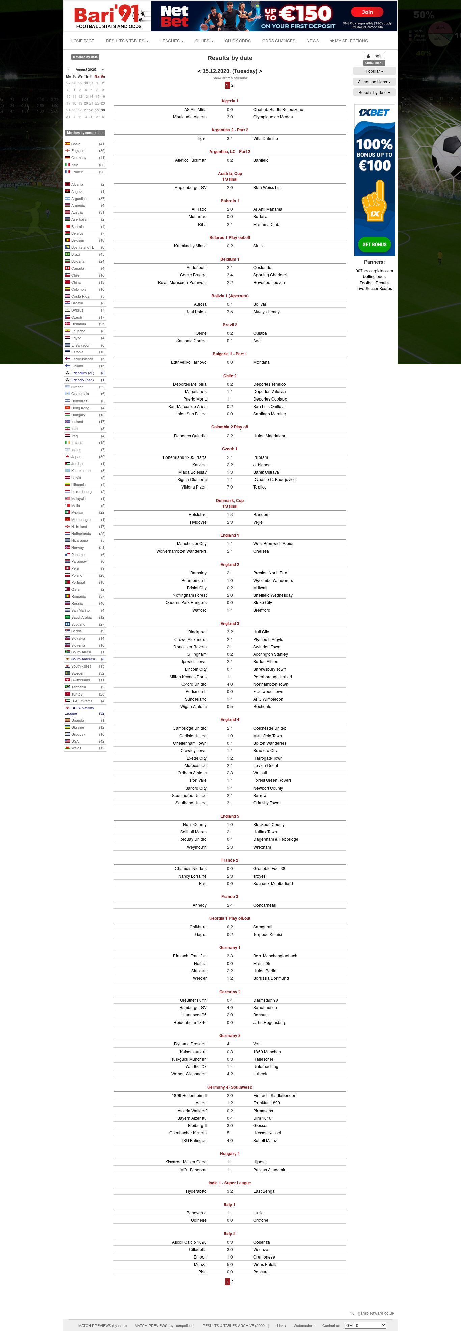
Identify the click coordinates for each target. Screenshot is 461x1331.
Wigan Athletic (193, 706)
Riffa (202, 224)
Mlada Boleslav (192, 472)
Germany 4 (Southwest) (229, 1087)
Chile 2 (230, 376)
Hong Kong (88, 407)
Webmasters (304, 1325)
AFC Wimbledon (268, 699)
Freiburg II (197, 1125)
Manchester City (192, 543)
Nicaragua (88, 540)
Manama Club (266, 224)
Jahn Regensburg (270, 1022)
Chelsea (261, 551)
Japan (88, 456)
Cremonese (264, 1257)
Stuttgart (199, 970)
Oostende (262, 267)
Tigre (202, 138)
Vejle (258, 522)
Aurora (200, 304)
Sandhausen (265, 1007)
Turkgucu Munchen (189, 1059)
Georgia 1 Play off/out (229, 918)
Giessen (261, 1125)
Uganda (88, 720)
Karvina (199, 464)
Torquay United (193, 839)
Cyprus (88, 310)
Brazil (88, 254)
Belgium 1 (230, 259)
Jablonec (261, 464)
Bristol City (197, 587)
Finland (88, 365)
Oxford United (194, 684)
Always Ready (266, 311)
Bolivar (259, 304)
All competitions (373, 81)
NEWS (313, 40)
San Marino (88, 610)
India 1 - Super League (230, 1183)
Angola (88, 191)
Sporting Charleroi (270, 274)
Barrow (260, 795)
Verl (257, 1043)
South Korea (88, 666)
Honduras (88, 400)
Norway (88, 547)
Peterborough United (272, 676)
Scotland (88, 624)
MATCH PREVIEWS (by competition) (165, 1325)
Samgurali (262, 926)
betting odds (374, 276)
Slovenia (88, 645)
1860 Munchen (267, 1051)
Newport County (268, 788)
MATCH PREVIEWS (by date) (102, 1325)
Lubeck (260, 1073)
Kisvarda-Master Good (186, 1161)
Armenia (88, 205)
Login (377, 55)
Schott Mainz (265, 1140)
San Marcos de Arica (187, 406)
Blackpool (197, 631)
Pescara (261, 1271)
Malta (88, 505)
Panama (88, 554)
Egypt (88, 338)
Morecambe (196, 765)
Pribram (260, 457)
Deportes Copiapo (270, 399)
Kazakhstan (88, 470)
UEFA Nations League (85, 710)
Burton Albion (265, 661)
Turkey (88, 694)
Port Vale (198, 780)
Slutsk (259, 245)
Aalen (201, 1102)
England (88, 150)
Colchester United (270, 728)
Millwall (260, 587)
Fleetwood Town (268, 691)
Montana (261, 362)
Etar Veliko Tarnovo (189, 362)
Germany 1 (230, 947)
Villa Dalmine (265, 138)
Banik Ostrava (266, 472)
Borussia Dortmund (271, 978)
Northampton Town (270, 684)
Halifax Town (265, 831)
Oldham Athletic (192, 772)
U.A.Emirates (88, 700)
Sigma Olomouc (192, 479)
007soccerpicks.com (374, 270)
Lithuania (88, 484)
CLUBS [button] (202, 40)
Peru (88, 568)
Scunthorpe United (189, 795)
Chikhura (198, 926)
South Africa (88, 651)
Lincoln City (196, 669)
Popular (373, 71)
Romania (88, 596)
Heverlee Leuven (269, 282)
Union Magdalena (270, 435)
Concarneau (264, 905)
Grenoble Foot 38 (269, 868)
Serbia (88, 630)
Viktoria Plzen (194, 487)
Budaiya (261, 216)
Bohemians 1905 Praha (185, 457)
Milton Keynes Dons (188, 676)
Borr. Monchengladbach (275, 955)
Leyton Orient (265, 765)
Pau (203, 883)
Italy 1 (230, 1204)
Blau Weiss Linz (268, 187)
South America (88, 658)
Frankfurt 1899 (266, 1102)
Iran (88, 428)
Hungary (88, 414)
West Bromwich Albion (274, 543)
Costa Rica (88, 296)
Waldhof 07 (196, 1066)
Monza (200, 1264)
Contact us (331, 1325)
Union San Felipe (190, 413)
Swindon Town (266, 646)
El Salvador (88, 345)
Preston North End (270, 572)
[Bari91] (108, 15)
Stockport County (269, 824)
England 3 (229, 623)
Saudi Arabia (88, 617)
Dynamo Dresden (190, 1043)
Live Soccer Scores (374, 288)
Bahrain (88, 226)
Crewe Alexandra (190, 639)
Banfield (261, 160)
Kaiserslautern (193, 1051)
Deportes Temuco (269, 384)
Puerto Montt (195, 399)
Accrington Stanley (270, 654)
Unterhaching (265, 1066)
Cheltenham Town (190, 743)
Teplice (260, 487)
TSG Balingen (194, 1140)
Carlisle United (193, 735)
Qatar (88, 589)
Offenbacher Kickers (188, 1132)
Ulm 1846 (262, 1118)
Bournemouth (194, 580)
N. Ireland (88, 526)
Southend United (191, 802)
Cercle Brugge (193, 274)
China (88, 282)
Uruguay (88, 734)
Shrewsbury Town (269, 669)
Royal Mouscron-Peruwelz (182, 282)
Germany (88, 157)
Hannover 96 (195, 1014)
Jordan (88, 463)
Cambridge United (190, 728)
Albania (88, 184)
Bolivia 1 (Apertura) (230, 296)
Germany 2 (230, 991)
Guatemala (88, 393)
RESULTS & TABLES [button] (125, 40)
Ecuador (88, 330)
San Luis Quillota (269, 406)
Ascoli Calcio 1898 (189, 1242)
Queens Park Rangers (186, 602)
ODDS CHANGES (278, 40)
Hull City (261, 631)
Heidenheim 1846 (190, 1022)
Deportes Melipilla (190, 384)
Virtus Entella (265, 1264)
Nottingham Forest (190, 595)
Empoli (200, 1257)
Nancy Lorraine (192, 876)
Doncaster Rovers (190, 646)
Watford (199, 610)
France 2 (229, 860)
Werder (200, 978)
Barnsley (198, 572)
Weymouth (197, 847)
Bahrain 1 (230, 201)
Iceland (88, 421)
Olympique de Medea (273, 116)
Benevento (197, 1212)
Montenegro (88, 519)
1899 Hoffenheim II (189, 1095)
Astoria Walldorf (192, 1110)
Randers (261, 514)
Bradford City (265, 750)
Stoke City (262, 602)
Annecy (200, 905)
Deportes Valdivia (269, 391)
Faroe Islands (88, 358)
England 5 (229, 816)
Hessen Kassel (267, 1132)
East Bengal (264, 1191)
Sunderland (196, 699)
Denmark (88, 323)
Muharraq (198, 216)
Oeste (201, 333)
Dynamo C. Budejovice (274, 479)
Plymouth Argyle (268, 639)
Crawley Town (194, 750)
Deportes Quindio (190, 435)
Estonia (88, 351)
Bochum (261, 1014)
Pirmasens (263, 1110)
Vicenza (260, 1249)
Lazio (258, 1212)
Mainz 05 (261, 963)
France (88, 171)
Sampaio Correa (191, 340)
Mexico (88, 512)
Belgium (88, 240)
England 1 (229, 535)
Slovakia (88, 638)
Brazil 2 (230, 325)
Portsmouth (196, 691)
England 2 (229, 564)
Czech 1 (230, 449)
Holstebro (198, 514)
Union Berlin (264, 970)
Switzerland (88, 679)
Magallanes (196, 391)
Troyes (259, 876)
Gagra (201, 934)
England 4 (229, 719)
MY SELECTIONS (351, 40)
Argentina (88, 198)
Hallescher (263, 1059)
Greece (88, 386)
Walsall (260, 772)
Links (281, 1325)
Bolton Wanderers (270, 743)
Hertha (200, 963)
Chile (88, 275)
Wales (88, 747)
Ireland (88, 442)
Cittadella (198, 1249)
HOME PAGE (82, 40)
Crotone (260, 1220)
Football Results (374, 282)
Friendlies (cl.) (88, 372)
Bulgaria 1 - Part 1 (230, 354)
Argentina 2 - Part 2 (229, 130)
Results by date (373, 92)
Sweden (88, 673)
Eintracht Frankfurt (190, 955)
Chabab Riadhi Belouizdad (278, 109)
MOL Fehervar (193, 1169)
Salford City (196, 788)
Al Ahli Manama (267, 209)
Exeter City (197, 758)
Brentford (261, 610)
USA (88, 741)
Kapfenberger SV (191, 187)
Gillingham (197, 654)
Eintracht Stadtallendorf (274, 1095)
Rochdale (262, 706)
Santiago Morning (269, 413)
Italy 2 (230, 1233)
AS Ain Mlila (195, 109)
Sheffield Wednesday (273, 595)
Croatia (88, 302)
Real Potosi (196, 311)
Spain (88, 143)
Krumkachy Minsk (190, 245)
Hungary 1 (230, 1153)
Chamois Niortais (191, 868)
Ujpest (259, 1161)
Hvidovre (198, 522)
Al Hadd (199, 209)
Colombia (88, 289)
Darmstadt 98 (265, 1000)
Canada (88, 268)
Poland (88, 575)
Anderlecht (197, 267)
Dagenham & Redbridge (275, 839)
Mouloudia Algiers (190, 116)
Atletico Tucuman (191, 160)
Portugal (88, 582)
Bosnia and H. (88, 247)
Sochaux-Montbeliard (273, 883)
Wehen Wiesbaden (189, 1073)
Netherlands (88, 533)
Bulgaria (88, 261)
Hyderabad (196, 1191)
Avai (257, 340)
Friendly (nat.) (88, 379)
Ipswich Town (194, 661)
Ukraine (88, 727)
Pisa (202, 1271)
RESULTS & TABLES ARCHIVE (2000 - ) (235, 1325)
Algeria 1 (230, 101)
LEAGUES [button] (170, 40)
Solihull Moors (193, 831)
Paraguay (88, 561)
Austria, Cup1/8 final (230, 176)
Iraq (88, 435)
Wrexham (262, 847)
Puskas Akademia (270, 1169)
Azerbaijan (88, 219)
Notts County (195, 824)
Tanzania (88, 686)
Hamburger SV (193, 1007)
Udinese (199, 1220)
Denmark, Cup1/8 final (230, 503)
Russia (88, 603)
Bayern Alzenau (192, 1118)
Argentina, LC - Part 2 (229, 151)
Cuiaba (260, 333)
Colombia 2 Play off (229, 427)
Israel (88, 449)
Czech (88, 317)
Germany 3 (230, 1035)
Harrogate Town (268, 758)
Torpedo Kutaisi (267, 934)
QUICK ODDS (238, 40)
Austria (88, 212)
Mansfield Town (267, 735)
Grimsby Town (266, 802)
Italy (88, 164)
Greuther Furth (193, 1000)
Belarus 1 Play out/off (229, 237)
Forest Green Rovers (272, 780)
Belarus (88, 233)
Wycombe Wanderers (273, 580)
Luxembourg (88, 491)
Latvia (88, 477)
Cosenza (261, 1242)
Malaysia (88, 498)
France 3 (229, 896)
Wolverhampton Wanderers (181, 551)
